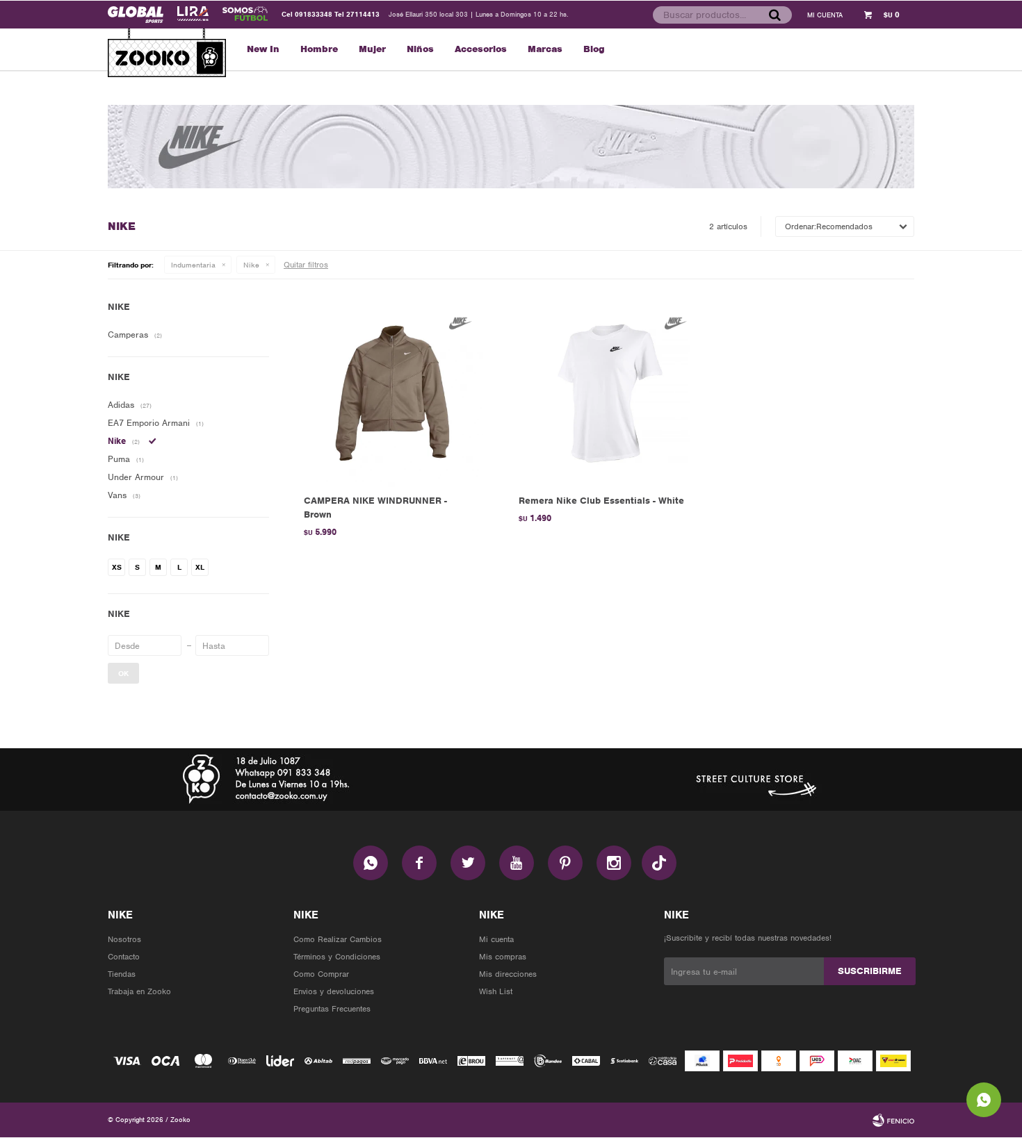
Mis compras (502, 956)
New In (263, 49)
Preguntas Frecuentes (332, 1008)
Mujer (372, 49)
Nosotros (124, 939)
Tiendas (122, 974)
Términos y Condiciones (336, 956)
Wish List (495, 991)
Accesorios (481, 49)
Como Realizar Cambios (337, 939)
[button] (774, 14)
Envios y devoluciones (333, 991)
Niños (420, 49)
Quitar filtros (306, 264)
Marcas (545, 49)
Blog (594, 49)
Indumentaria (193, 265)
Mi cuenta (496, 939)
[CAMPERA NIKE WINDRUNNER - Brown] (390, 393)
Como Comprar (321, 974)
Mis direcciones (508, 974)
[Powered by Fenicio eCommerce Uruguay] (893, 1120)
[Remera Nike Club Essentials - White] (605, 393)
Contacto (124, 956)
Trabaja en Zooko (139, 991)
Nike (251, 265)
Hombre (319, 49)
